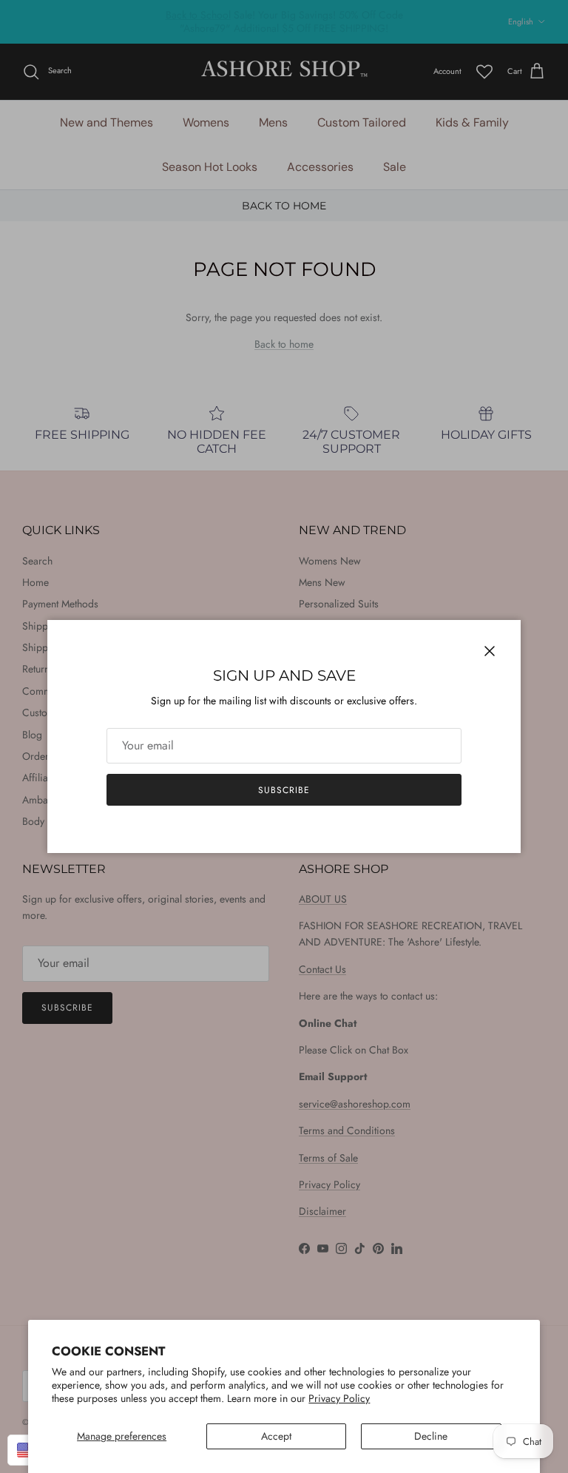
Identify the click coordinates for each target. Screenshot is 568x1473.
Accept (276, 1436)
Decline (430, 1436)
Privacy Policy (339, 1398)
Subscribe (284, 790)
